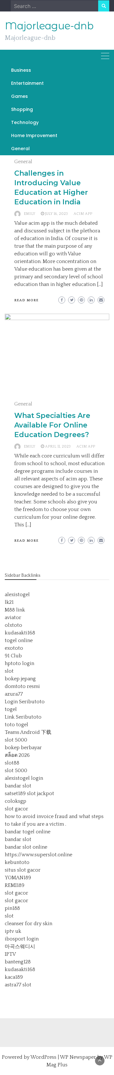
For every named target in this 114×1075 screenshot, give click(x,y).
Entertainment (27, 83)
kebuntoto (17, 862)
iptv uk (13, 931)
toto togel (16, 725)
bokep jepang (20, 679)
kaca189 (14, 977)
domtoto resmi (22, 686)
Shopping (22, 109)
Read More (26, 300)
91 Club (13, 656)
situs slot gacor (23, 870)
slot (9, 671)
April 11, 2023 (58, 446)
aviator (13, 617)
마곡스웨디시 (20, 946)
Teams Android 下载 (28, 732)
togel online (19, 640)
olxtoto (13, 625)
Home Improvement (34, 135)
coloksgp (15, 801)
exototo (14, 648)
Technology (25, 122)
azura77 (14, 694)
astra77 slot (18, 985)
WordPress (43, 1057)
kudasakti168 (20, 633)
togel (11, 709)
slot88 (12, 763)
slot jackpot (40, 793)
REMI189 (14, 885)
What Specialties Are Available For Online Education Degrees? (52, 425)
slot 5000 (16, 740)
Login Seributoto (25, 702)
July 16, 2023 (56, 214)
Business (21, 70)
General (20, 148)
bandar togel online (27, 832)
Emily (29, 214)
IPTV (10, 954)
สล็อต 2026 (17, 755)
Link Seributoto (23, 717)
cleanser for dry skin (28, 923)
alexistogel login (24, 778)
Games (19, 96)
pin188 (12, 908)
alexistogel (17, 594)
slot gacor (16, 809)
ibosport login (22, 939)
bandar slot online (26, 847)
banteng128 (18, 962)
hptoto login (19, 663)
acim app (82, 214)
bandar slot (18, 786)
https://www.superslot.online (38, 855)
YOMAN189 (18, 878)
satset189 (15, 793)
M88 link (15, 610)
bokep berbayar (23, 747)
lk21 (9, 602)
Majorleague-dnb (49, 26)
